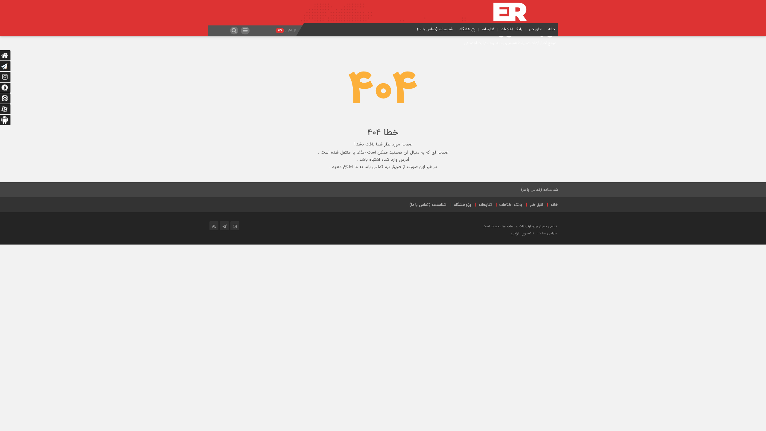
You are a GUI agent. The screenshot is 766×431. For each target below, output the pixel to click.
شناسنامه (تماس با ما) (435, 29)
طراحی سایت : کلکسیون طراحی (534, 233)
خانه (551, 29)
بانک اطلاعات (511, 29)
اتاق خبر (535, 29)
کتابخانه (488, 29)
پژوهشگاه (467, 29)
